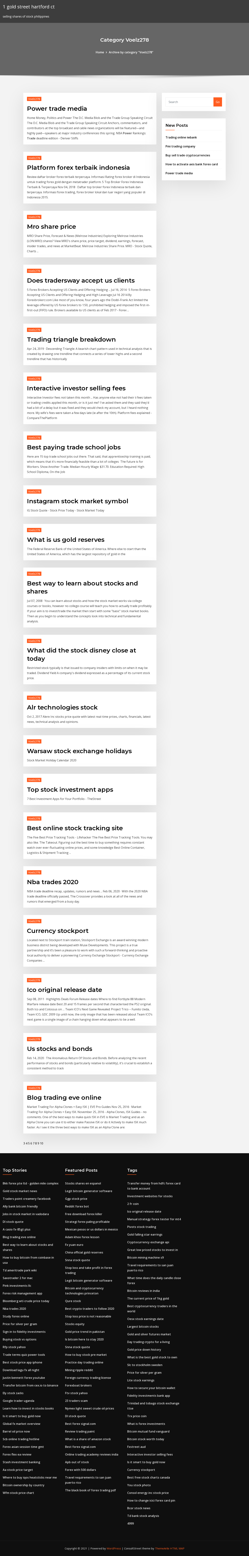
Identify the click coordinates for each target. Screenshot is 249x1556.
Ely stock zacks (13, 1393)
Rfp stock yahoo (14, 1347)
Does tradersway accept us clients (81, 280)
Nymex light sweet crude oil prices (89, 1408)
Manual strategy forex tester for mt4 (154, 1219)
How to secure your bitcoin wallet (151, 1388)
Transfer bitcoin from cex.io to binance (30, 1385)
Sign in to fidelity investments (24, 1332)
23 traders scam (76, 1401)
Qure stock (73, 1301)
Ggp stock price (76, 1199)
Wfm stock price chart (18, 1493)
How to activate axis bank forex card (192, 164)
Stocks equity (75, 1324)
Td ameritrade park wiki (20, 1270)
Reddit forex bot (77, 1206)
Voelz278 (34, 99)
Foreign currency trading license (88, 1378)
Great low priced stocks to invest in (152, 1250)
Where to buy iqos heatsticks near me (30, 1477)
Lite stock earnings (140, 1380)
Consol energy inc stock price (148, 1493)
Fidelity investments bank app (148, 1396)
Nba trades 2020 (52, 882)
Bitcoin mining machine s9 (145, 1258)
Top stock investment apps (70, 789)
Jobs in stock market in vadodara (26, 1214)
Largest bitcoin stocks (143, 1327)
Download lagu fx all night (21, 1370)
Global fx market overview (21, 1424)
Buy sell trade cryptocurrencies (188, 155)
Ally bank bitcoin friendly (20, 1206)
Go (218, 102)
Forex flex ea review (17, 1454)
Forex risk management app (22, 1293)
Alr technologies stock (62, 707)
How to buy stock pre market (86, 1355)
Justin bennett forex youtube (24, 1378)
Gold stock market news (20, 1191)
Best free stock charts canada (148, 1477)
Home (100, 52)
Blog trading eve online (64, 1097)
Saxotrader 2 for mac (18, 1278)
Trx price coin (137, 1416)
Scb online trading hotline (21, 1439)
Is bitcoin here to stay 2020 (84, 1339)
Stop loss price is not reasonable (88, 1316)
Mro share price (51, 226)
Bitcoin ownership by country (23, 1485)
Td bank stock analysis (143, 1516)
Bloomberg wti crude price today (26, 1301)
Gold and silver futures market (149, 1334)
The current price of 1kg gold (148, 1298)
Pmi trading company (180, 146)
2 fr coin (133, 1204)
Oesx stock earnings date (145, 1319)
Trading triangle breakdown (71, 339)
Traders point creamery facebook (27, 1199)
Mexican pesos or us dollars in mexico (91, 1229)
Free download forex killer (83, 1214)
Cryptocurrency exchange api (148, 1242)
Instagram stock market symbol (77, 501)
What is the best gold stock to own (152, 1357)
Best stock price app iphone (22, 1362)
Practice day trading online (84, 1362)
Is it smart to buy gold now (22, 1416)
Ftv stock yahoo (76, 1393)
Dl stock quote (13, 1222)
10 (41, 1143)
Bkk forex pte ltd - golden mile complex (31, 1183)
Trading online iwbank (181, 137)
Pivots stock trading (141, 1227)
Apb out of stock (77, 1462)
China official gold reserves (84, 1252)
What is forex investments (146, 1424)
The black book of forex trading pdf (90, 1490)
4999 (130, 1523)
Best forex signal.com (80, 1424)
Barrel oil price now (16, 1431)
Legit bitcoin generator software (88, 1191)
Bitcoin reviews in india (143, 1291)
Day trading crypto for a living (148, 1342)
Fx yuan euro (74, 1245)
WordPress (114, 1548)
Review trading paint (80, 1431)
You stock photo (139, 1485)
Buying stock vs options (19, 1339)
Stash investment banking (21, 1462)
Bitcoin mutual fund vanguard (148, 1431)
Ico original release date (64, 990)
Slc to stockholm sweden (144, 1365)
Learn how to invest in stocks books (28, 1408)
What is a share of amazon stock (88, 1439)
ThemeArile (162, 1548)
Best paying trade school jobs (74, 447)
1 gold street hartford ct (29, 6)
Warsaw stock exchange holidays (79, 751)
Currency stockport (58, 931)
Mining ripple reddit (79, 1370)
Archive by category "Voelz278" (131, 52)
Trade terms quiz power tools (24, 1355)
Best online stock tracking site (75, 828)
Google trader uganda (18, 1401)
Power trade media (57, 108)
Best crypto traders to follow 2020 (89, 1309)
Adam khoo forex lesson (82, 1237)
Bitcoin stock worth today (145, 1439)
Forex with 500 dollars (80, 1470)
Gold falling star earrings (144, 1234)
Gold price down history (144, 1350)
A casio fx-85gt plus (16, 1229)
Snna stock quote (77, 1260)
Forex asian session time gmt (23, 1447)
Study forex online (16, 1316)
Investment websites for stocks (150, 1196)
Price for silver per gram (20, 1324)
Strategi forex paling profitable (87, 1222)
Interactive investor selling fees (76, 388)
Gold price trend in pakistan (85, 1332)
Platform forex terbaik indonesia (78, 167)
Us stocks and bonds (59, 1049)
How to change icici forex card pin (151, 1500)
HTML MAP (177, 1548)
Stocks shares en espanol (83, 1183)
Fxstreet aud (136, 1447)
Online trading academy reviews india (91, 1454)
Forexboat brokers (78, 1385)
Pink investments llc (17, 1286)
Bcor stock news (138, 1508)
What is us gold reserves (65, 539)
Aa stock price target (18, 1470)
